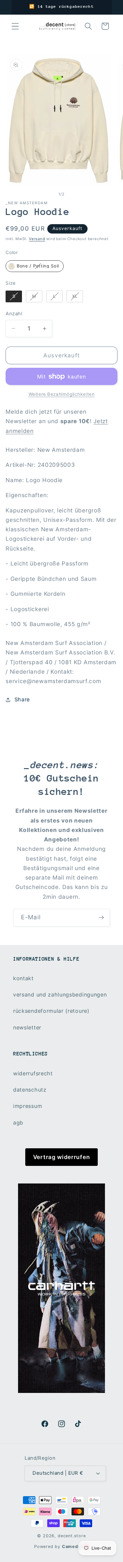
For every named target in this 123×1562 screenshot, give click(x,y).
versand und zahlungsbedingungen (60, 994)
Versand (37, 238)
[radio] (35, 266)
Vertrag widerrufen (61, 1157)
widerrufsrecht (33, 1073)
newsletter (27, 1027)
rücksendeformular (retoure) (51, 1011)
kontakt (23, 978)
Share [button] (22, 699)
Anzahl (14, 314)
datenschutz (30, 1089)
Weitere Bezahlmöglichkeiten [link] (62, 394)
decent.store (72, 1535)
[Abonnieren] (101, 917)
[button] (15, 26)
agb (18, 1122)
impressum (27, 1106)
